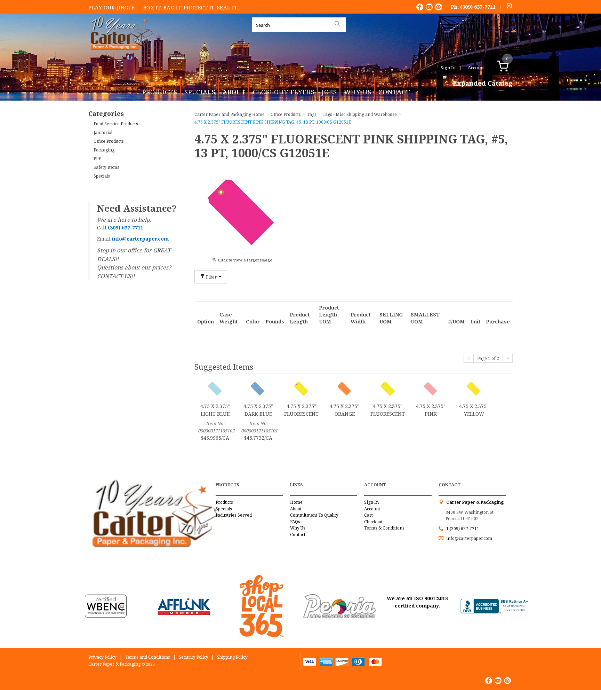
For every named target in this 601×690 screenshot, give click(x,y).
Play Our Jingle (111, 7)
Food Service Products (116, 124)
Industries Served (234, 515)
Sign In (448, 67)
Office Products (109, 141)
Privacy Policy (102, 657)
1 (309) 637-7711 (462, 529)
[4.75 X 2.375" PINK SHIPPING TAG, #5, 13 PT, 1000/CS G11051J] (431, 388)
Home (296, 502)
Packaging (104, 150)
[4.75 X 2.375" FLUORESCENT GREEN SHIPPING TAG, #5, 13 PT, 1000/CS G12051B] (301, 388)
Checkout (373, 522)
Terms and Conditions (147, 657)
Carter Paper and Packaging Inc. (120, 55)
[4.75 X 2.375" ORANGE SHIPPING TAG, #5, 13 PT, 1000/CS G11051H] (345, 388)
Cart (368, 515)
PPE (97, 159)
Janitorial (103, 132)
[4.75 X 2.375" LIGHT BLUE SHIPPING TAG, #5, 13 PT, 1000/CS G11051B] (215, 388)
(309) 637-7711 (478, 6)
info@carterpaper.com (468, 538)
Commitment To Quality (314, 515)
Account (476, 67)
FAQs (295, 522)
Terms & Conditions (384, 528)
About (234, 92)
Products (159, 92)
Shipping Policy (232, 657)
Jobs (329, 92)
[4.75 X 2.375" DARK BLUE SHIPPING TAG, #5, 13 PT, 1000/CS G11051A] (258, 388)
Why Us (357, 92)
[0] (510, 67)
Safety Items (106, 167)
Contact (394, 92)
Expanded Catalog (483, 83)
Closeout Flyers (284, 92)
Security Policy (193, 657)
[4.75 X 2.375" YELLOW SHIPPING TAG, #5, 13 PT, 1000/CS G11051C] (474, 388)
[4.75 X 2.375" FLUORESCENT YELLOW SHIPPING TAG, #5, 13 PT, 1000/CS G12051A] (388, 388)
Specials (200, 92)
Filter (211, 277)
